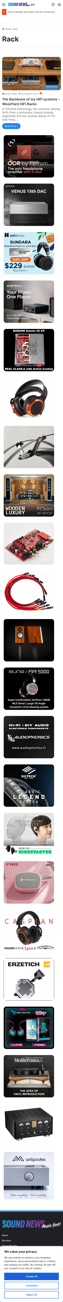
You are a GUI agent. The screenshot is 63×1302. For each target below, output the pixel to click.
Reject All (31, 1294)
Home (7, 29)
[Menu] (3, 5)
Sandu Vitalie (11, 93)
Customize (31, 1285)
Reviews (6, 1240)
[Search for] (59, 5)
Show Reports (9, 1245)
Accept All (31, 1276)
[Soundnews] (21, 4)
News (5, 1235)
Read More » (11, 126)
